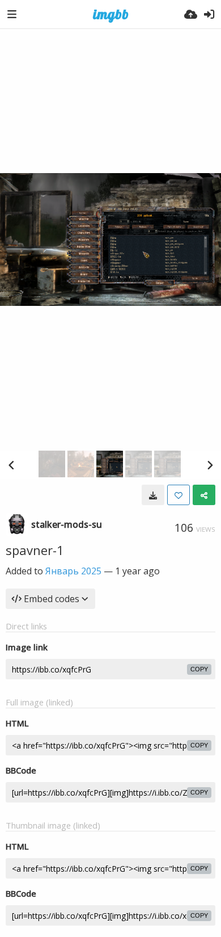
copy (199, 669)
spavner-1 (35, 549)
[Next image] (209, 464)
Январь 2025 (73, 571)
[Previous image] (11, 464)
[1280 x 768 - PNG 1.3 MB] (153, 495)
